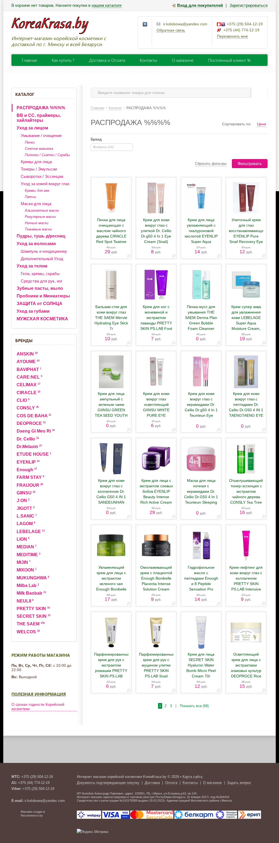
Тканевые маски (38, 229)
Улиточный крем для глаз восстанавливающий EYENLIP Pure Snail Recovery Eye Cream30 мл (246, 233)
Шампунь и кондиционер (44, 251)
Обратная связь (171, 30)
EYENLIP (28, 462)
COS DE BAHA (34, 415)
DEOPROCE (31, 423)
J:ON (23, 500)
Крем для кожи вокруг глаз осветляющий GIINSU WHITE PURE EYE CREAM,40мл (156, 407)
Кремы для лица (36, 161)
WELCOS (28, 631)
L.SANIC (27, 516)
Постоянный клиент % (229, 60)
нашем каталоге (107, 5)
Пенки (30, 142)
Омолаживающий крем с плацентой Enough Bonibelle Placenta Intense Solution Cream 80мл (156, 581)
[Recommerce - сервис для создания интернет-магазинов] (15, 816)
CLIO (23, 400)
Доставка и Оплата (107, 60)
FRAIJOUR (30, 485)
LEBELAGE (31, 531)
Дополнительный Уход (42, 258)
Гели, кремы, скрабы (40, 273)
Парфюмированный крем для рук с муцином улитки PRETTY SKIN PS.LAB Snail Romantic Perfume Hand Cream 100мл (156, 673)
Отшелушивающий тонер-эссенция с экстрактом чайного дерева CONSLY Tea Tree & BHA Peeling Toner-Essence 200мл (246, 499)
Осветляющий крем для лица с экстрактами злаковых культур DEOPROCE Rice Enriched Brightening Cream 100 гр (246, 673)
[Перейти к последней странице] (218, 706)
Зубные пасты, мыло (40, 288)
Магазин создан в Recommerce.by (33, 813)
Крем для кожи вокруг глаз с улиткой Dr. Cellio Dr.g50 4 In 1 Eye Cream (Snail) (156, 231)
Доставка (152, 783)
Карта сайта (192, 777)
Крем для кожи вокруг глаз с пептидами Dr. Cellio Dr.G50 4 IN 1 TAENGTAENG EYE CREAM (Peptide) (246, 407)
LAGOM (26, 523)
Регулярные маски (40, 217)
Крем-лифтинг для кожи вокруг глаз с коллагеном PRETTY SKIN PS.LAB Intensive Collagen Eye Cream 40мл (246, 583)
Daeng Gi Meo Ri (36, 431)
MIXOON (27, 570)
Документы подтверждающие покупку (108, 783)
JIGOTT (26, 508)
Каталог (24, 94)
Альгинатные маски (42, 210)
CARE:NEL (29, 377)
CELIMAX (28, 384)
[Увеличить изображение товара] (128, 257)
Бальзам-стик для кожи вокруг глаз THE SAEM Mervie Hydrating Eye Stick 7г (111, 318)
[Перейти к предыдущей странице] (155, 706)
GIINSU (26, 493)
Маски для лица (36, 203)
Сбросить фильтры (210, 164)
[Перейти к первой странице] (149, 706)
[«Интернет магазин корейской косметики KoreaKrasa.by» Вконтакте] (145, 24)
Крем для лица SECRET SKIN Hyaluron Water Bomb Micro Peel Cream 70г (201, 665)
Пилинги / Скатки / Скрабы (47, 155)
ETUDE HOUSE (34, 454)
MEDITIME (28, 554)
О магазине (182, 60)
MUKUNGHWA (33, 578)
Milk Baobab (31, 593)
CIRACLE (28, 392)
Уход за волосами (36, 243)
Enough (27, 469)
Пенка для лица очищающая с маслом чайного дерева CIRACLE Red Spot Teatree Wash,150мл (111, 233)
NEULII (25, 601)
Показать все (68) (194, 706)
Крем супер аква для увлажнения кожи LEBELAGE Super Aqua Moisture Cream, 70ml (246, 320)
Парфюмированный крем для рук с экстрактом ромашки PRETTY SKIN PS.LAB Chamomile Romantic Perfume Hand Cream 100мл (111, 676)
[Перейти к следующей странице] (213, 706)
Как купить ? (63, 60)
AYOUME (28, 361)
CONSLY (28, 408)
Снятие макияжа (39, 149)
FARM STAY (30, 477)
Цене (261, 124)
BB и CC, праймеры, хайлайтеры (39, 118)
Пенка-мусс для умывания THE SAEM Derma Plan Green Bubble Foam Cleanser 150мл (201, 320)
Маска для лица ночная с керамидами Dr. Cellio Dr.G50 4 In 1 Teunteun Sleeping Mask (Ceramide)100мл (201, 496)
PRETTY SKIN (33, 608)
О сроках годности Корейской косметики (37, 706)
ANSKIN (27, 354)
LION (23, 539)
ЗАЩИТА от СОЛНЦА (39, 303)
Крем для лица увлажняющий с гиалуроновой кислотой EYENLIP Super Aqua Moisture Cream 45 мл (201, 236)
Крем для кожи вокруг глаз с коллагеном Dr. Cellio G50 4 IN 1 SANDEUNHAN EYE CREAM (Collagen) (111, 496)
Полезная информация (38, 694)
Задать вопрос (239, 783)
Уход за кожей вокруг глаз (45, 183)
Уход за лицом (32, 128)
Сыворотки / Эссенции (42, 176)
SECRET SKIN (33, 616)
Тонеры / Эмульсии (39, 169)
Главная (29, 60)
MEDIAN (27, 546)
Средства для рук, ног (41, 281)
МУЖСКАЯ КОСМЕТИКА (42, 318)
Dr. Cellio (28, 439)
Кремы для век (37, 190)
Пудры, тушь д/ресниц (41, 236)
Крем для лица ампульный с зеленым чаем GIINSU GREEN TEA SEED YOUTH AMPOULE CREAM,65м (111, 409)
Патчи (30, 197)
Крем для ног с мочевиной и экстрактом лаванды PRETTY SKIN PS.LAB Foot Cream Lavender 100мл (156, 323)
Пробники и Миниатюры (43, 296)
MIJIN (24, 562)
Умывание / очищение (41, 135)
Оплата (171, 783)
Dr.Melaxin (29, 446)
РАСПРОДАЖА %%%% (41, 107)
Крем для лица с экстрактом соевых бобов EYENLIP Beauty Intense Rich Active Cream (156, 491)
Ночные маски (36, 223)
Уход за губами (33, 311)
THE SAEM (31, 624)
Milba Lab (28, 585)
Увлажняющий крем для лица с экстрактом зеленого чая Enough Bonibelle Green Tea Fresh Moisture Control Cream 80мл (111, 586)
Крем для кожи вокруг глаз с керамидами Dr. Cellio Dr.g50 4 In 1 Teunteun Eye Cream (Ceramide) (201, 407)
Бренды (23, 340)
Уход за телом (32, 266)
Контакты (148, 60)
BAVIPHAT (29, 369)
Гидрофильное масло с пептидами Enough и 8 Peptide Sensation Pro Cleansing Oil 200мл (201, 583)
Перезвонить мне (232, 36)
